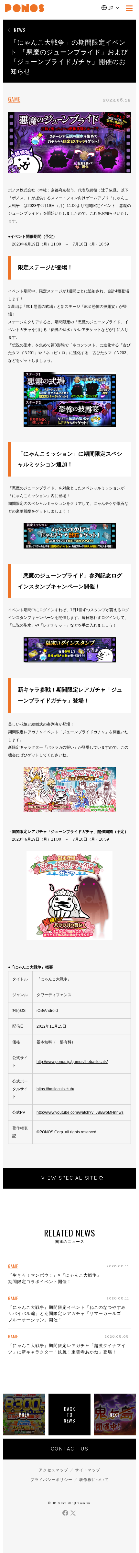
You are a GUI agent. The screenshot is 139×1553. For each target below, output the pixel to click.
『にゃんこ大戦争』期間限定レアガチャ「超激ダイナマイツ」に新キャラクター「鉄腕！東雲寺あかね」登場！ (67, 1348)
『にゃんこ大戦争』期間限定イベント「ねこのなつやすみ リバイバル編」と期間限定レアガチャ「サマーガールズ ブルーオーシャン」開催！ (67, 1313)
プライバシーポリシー (51, 1479)
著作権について (94, 1479)
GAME (14, 99)
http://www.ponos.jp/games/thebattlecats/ (72, 1061)
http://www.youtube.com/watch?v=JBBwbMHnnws (80, 1112)
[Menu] (129, 8)
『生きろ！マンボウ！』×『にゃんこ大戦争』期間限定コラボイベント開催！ (55, 1278)
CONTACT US (70, 1448)
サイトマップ (87, 1470)
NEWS (20, 29)
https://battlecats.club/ (55, 1089)
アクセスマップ (53, 1470)
